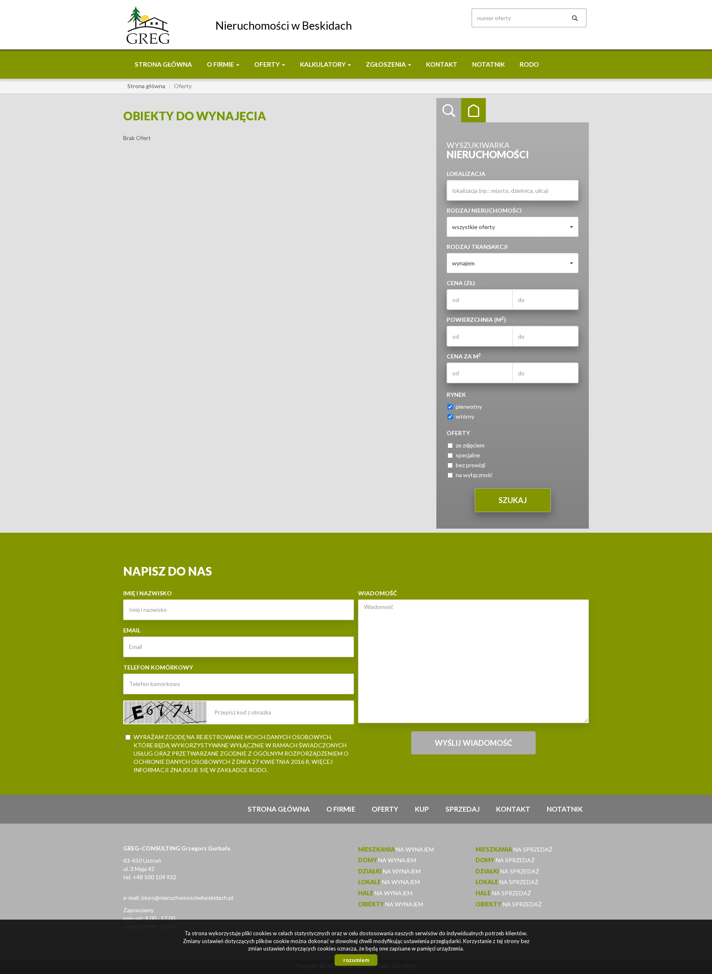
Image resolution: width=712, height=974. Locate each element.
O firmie (340, 809)
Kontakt (441, 64)
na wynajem (396, 849)
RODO (529, 64)
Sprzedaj (462, 809)
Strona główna (163, 64)
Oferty (385, 809)
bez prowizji (470, 464)
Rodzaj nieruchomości (484, 210)
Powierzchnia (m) (476, 319)
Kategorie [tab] (473, 110)
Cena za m (464, 356)
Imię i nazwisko (147, 593)
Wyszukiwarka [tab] (448, 110)
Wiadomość (377, 593)
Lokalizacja (466, 173)
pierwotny (469, 406)
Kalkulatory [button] (323, 64)
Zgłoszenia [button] (386, 64)
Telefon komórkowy (158, 667)
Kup (422, 809)
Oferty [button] (267, 64)
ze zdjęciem (470, 445)
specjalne (468, 455)
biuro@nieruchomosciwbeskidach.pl (187, 897)
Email (132, 630)
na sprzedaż (514, 849)
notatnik (488, 64)
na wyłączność (474, 474)
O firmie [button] (221, 64)
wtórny (465, 416)
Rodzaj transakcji (477, 246)
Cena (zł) (461, 282)
